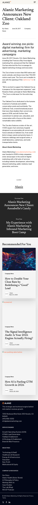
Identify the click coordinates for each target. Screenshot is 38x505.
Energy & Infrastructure (11, 457)
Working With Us (8, 482)
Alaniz (6, 28)
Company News (9, 273)
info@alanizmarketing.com (12, 421)
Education (6, 460)
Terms (4, 498)
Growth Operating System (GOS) (14, 432)
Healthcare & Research (11, 455)
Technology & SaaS (9, 452)
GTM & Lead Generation (11, 434)
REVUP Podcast (8, 490)
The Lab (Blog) (7, 487)
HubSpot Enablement (10, 437)
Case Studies (7, 485)
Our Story (5, 475)
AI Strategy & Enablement (12, 439)
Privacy (31, 496)
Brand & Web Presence (10, 442)
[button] (35, 2)
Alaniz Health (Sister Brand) (12, 478)
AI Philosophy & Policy (10, 480)
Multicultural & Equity (10, 464)
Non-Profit (6, 462)
